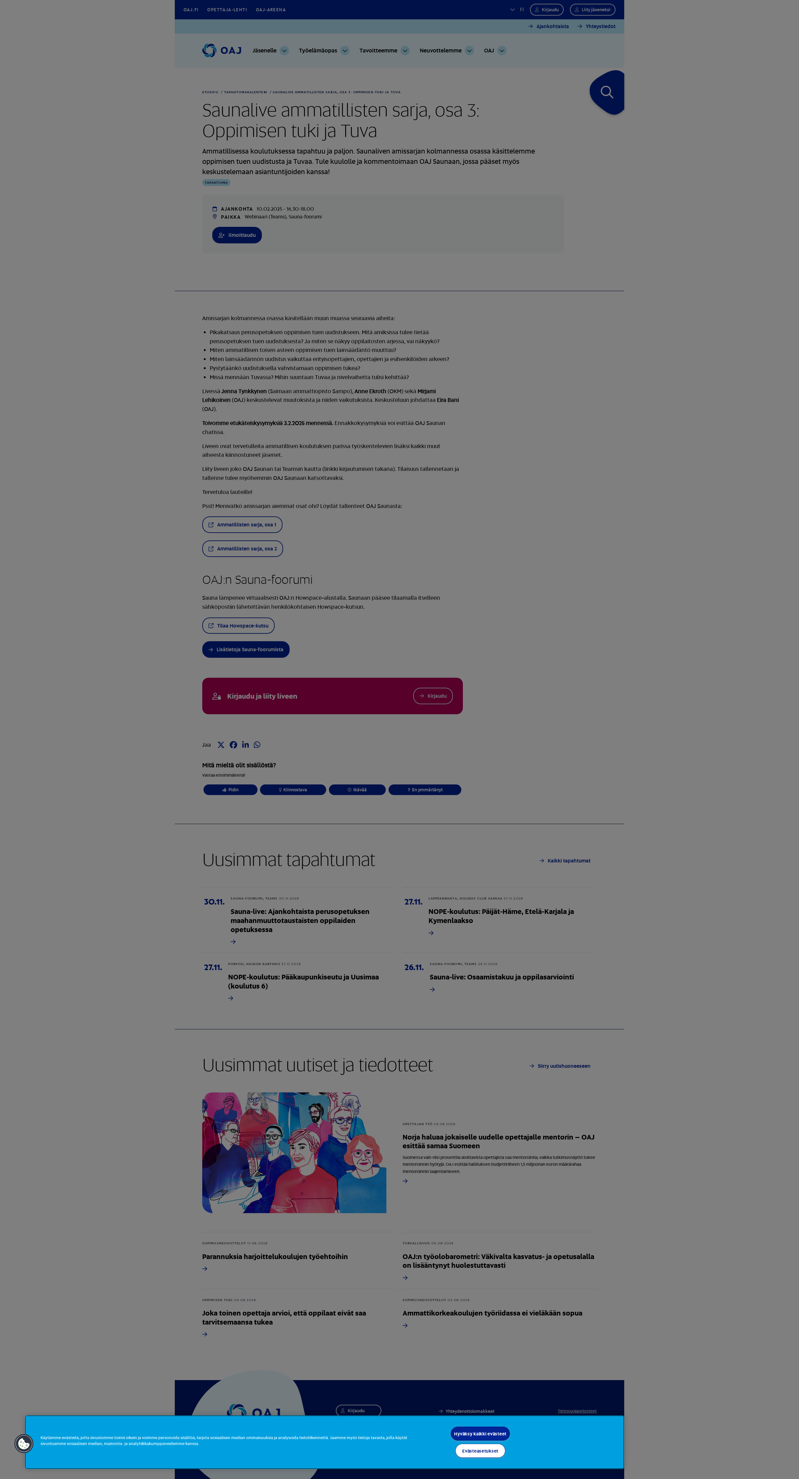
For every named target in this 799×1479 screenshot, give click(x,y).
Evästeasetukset (480, 1451)
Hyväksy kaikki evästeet (480, 1434)
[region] (324, 1442)
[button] (24, 1444)
